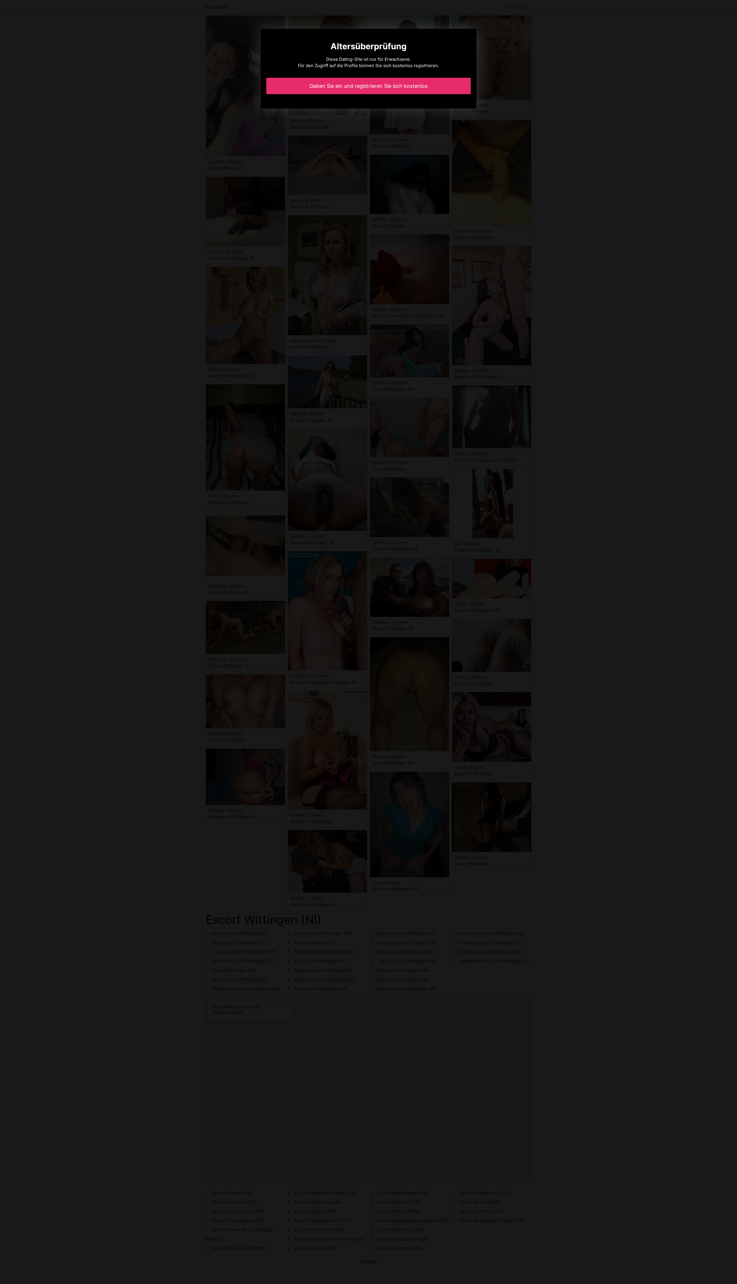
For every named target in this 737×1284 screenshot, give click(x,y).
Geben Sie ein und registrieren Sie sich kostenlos (368, 86)
